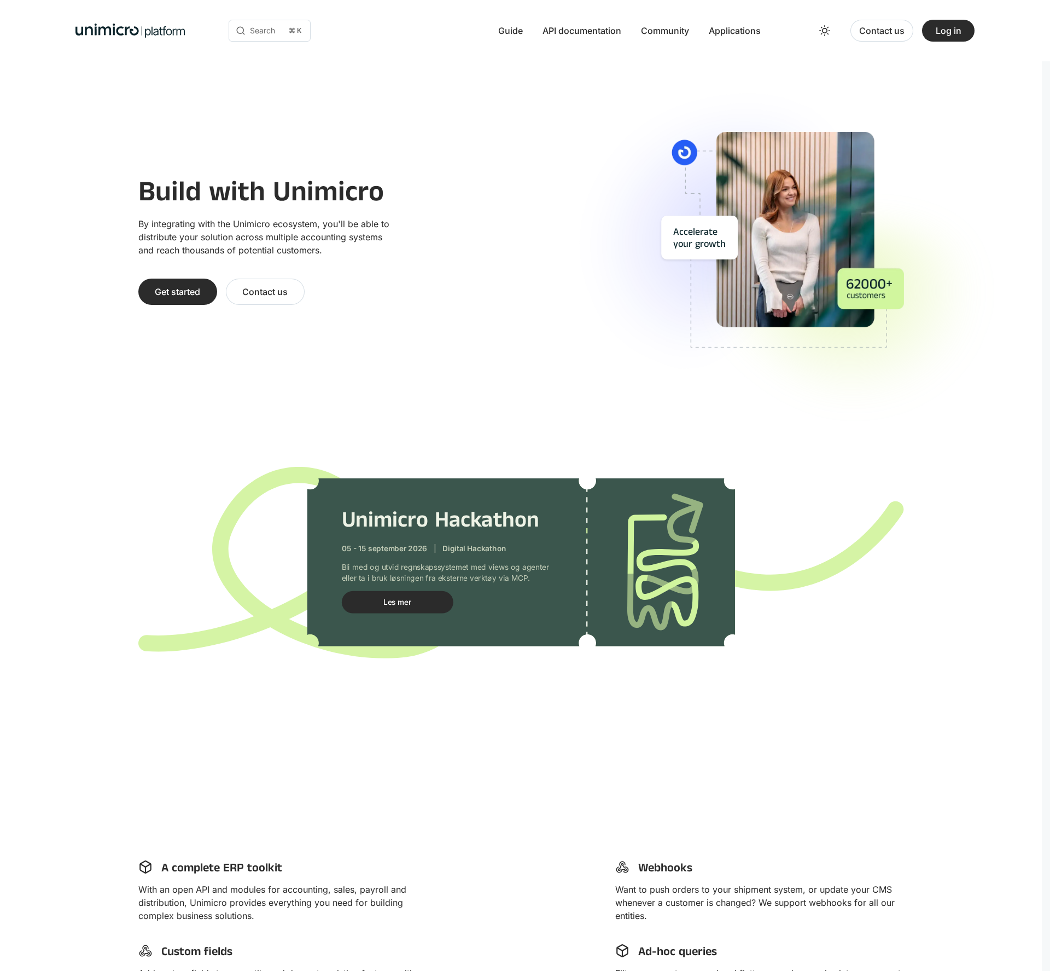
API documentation (581, 30)
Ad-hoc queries (677, 953)
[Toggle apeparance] (824, 30)
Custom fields (196, 953)
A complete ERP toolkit (221, 869)
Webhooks (665, 869)
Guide (510, 30)
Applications (735, 30)
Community (665, 30)
